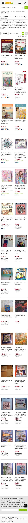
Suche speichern (22, 36)
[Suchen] (26, 7)
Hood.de (9, 2)
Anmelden (22, 510)
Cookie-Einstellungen (21, 518)
